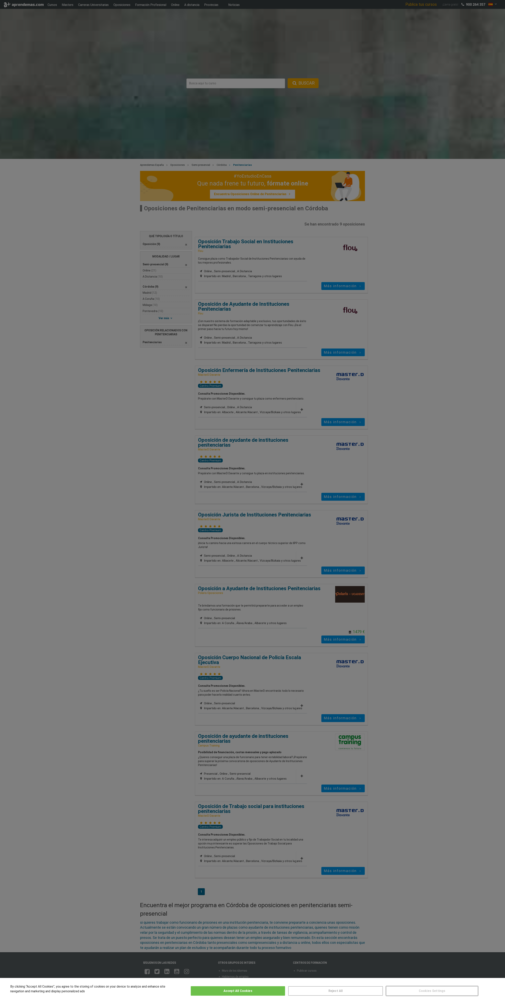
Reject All (335, 991)
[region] (252, 989)
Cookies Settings (432, 991)
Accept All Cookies (238, 991)
